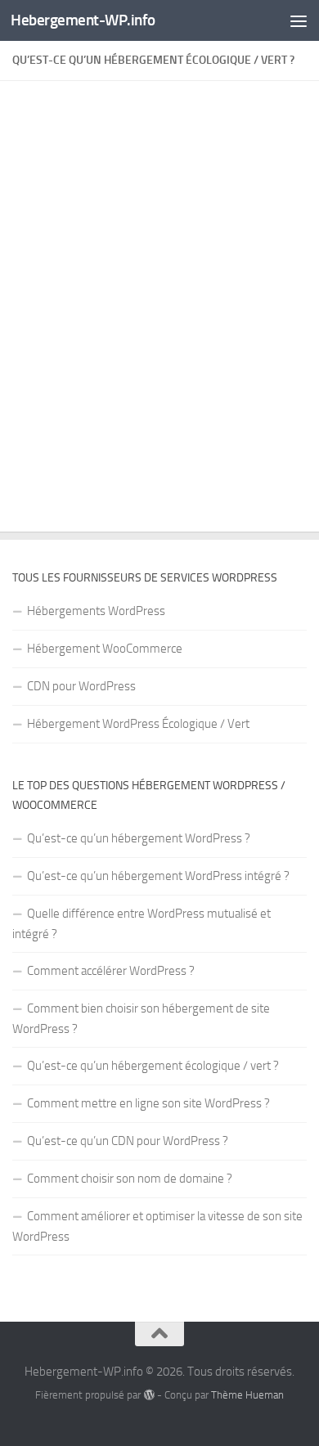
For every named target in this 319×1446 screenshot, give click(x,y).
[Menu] (298, 20)
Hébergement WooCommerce (104, 648)
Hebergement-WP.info (83, 20)
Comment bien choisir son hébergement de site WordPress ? (141, 1018)
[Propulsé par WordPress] (148, 1395)
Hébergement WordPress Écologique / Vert (138, 723)
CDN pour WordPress (81, 686)
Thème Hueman (247, 1395)
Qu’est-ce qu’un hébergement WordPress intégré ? (158, 876)
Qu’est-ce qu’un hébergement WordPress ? (138, 838)
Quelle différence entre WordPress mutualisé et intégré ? (141, 923)
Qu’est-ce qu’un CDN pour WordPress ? (127, 1141)
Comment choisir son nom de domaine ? (129, 1178)
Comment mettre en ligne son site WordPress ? (148, 1103)
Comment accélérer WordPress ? (111, 970)
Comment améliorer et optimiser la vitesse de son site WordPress (157, 1226)
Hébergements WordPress (96, 611)
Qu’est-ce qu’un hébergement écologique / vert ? (153, 1065)
